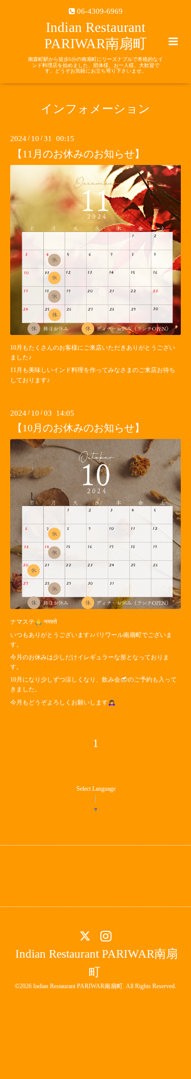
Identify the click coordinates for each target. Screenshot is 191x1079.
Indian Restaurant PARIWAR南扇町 (96, 963)
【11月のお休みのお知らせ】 (78, 153)
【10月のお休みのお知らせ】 (78, 428)
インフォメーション (95, 109)
